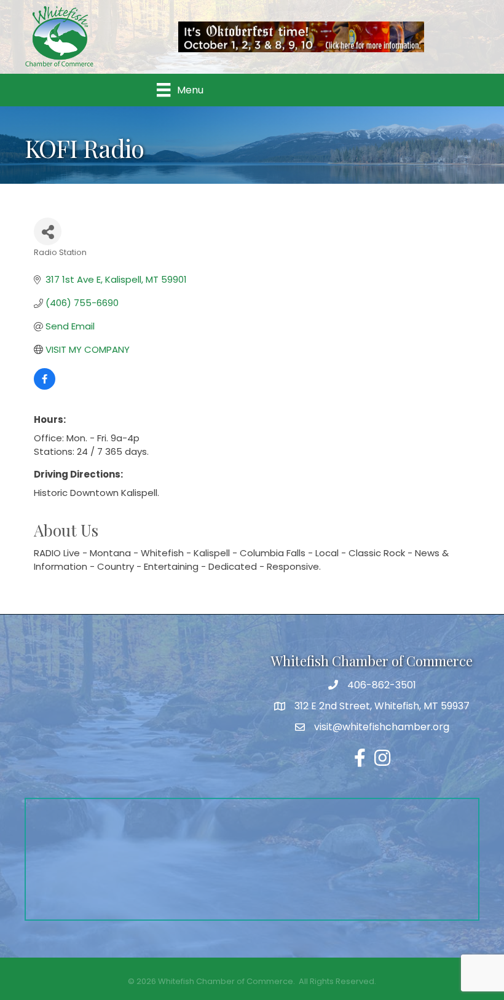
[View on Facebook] (44, 386)
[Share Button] (47, 231)
